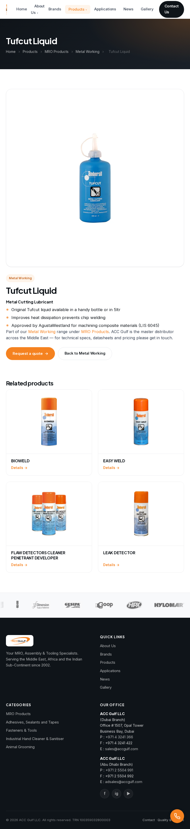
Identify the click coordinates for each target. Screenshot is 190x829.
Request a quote (30, 353)
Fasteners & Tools (21, 730)
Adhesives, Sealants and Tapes (32, 722)
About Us (38, 9)
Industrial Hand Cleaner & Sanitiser (35, 739)
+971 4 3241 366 (119, 737)
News (128, 9)
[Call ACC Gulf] (177, 816)
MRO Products (57, 51)
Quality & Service (171, 820)
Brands (54, 9)
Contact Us (172, 9)
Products (76, 9)
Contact (148, 820)
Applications (105, 9)
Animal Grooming (20, 747)
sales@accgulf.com (121, 749)
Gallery (147, 9)
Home (21, 9)
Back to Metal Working (85, 353)
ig (116, 793)
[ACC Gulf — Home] (6, 9)
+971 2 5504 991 (119, 770)
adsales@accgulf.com (123, 782)
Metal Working (87, 51)
